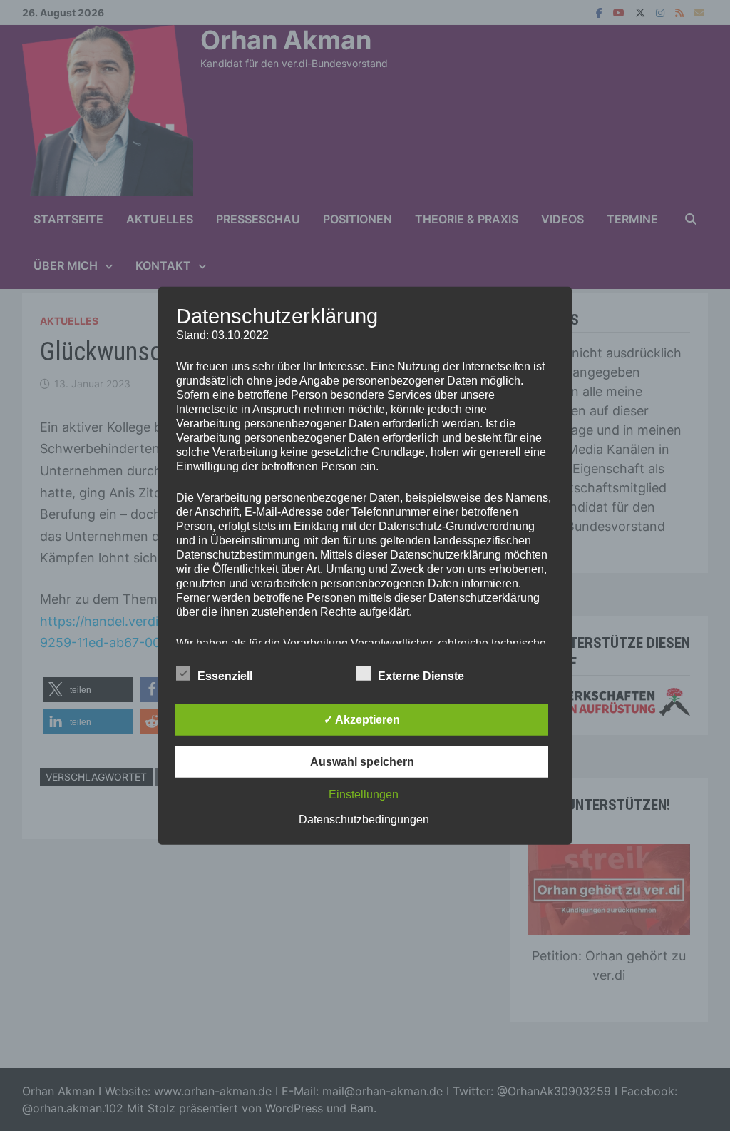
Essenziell (224, 676)
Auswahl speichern (362, 762)
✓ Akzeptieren (362, 720)
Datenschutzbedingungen (364, 819)
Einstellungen (364, 794)
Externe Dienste (421, 676)
